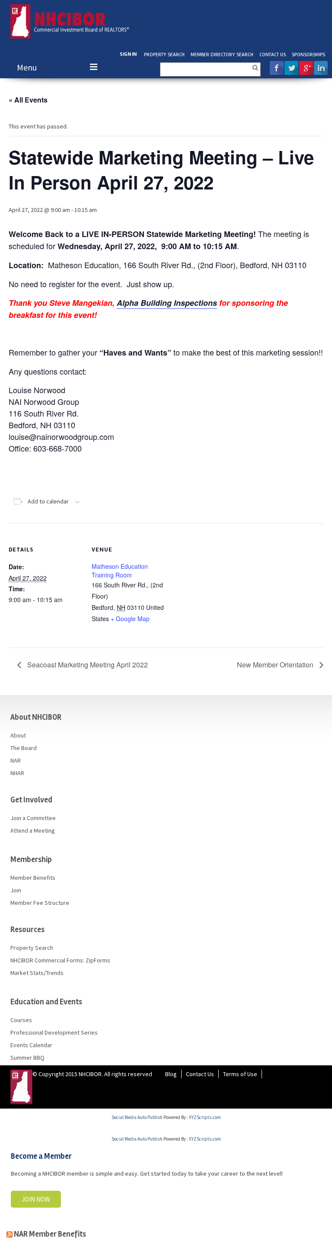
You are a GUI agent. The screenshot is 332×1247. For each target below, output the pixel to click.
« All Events (28, 100)
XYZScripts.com (205, 1117)
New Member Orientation (276, 665)
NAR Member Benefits (50, 1234)
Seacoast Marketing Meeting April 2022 (87, 665)
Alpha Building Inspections (167, 302)
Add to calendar (48, 501)
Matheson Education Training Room (120, 570)
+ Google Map (130, 618)
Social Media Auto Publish (137, 1117)
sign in (128, 54)
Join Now (36, 1199)
